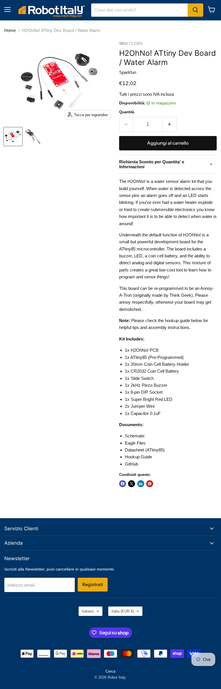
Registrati (92, 584)
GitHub (131, 464)
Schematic (135, 435)
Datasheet (134, 449)
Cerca (110, 671)
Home (10, 30)
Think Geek (180, 295)
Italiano (88, 611)
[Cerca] (195, 10)
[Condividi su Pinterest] (149, 483)
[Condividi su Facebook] (122, 483)
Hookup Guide (138, 456)
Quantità (126, 112)
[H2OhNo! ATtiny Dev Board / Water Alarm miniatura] (13, 136)
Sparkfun (127, 72)
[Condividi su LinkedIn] (140, 483)
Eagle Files (135, 443)
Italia (122, 611)
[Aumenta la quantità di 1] (170, 124)
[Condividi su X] (131, 483)
